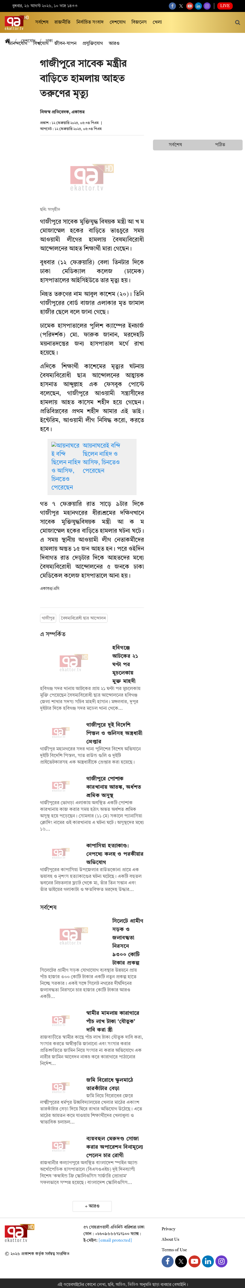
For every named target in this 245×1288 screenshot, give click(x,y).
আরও (94, 1206)
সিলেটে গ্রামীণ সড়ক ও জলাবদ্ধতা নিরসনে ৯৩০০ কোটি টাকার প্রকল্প (127, 942)
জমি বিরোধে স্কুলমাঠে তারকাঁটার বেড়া (109, 1084)
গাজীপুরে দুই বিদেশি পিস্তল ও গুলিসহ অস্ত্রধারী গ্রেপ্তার (114, 733)
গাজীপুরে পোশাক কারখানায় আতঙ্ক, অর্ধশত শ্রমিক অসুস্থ (113, 787)
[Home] (10, 41)
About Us (170, 1239)
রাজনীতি (62, 22)
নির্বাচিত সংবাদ (90, 22)
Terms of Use (174, 1250)
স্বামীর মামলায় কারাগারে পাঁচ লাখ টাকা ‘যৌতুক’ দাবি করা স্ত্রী (113, 1022)
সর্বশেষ (41, 22)
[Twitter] (181, 6)
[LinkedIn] (198, 6)
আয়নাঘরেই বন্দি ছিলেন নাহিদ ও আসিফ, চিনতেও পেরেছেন (101, 458)
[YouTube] (189, 6)
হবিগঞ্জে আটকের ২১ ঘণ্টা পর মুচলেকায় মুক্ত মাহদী (125, 664)
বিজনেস (139, 22)
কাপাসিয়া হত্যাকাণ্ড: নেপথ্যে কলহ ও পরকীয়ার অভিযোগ (115, 854)
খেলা (157, 22)
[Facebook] (172, 6)
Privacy (168, 1229)
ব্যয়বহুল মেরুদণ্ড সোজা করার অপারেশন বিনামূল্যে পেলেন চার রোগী (114, 1147)
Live (225, 6)
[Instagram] (207, 6)
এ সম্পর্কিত (52, 635)
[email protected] (115, 1240)
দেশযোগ (117, 22)
